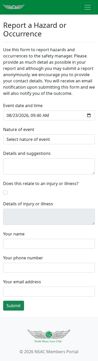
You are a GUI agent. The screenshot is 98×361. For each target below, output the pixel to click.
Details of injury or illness (28, 204)
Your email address (22, 282)
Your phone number (23, 258)
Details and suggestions (27, 153)
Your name (14, 234)
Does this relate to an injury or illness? (40, 183)
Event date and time (23, 105)
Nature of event (18, 129)
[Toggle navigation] (87, 7)
